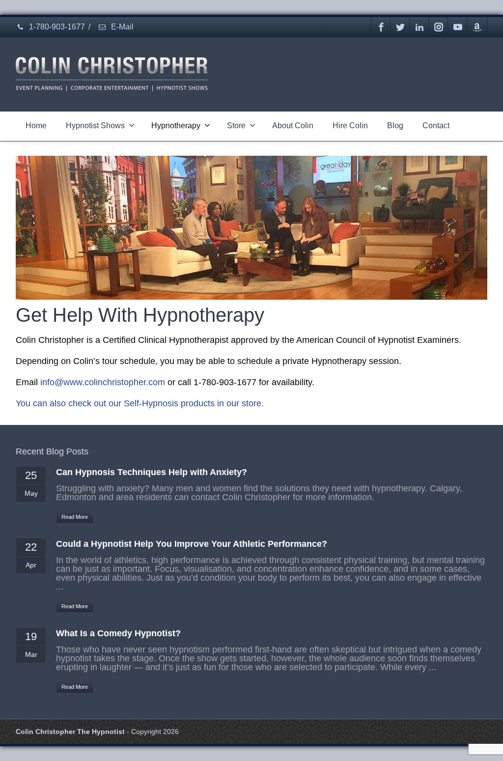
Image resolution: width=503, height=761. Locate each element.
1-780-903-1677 (56, 27)
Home (36, 125)
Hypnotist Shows (95, 125)
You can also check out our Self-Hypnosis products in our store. (140, 403)
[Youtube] (458, 27)
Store (236, 125)
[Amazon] (477, 27)
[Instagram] (438, 27)
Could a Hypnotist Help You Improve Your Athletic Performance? (191, 544)
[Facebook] (381, 27)
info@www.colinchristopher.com (102, 382)
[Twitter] (400, 27)
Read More (74, 517)
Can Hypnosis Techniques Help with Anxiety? (151, 472)
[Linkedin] (419, 27)
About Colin (292, 125)
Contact (435, 125)
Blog (395, 125)
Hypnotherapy (175, 125)
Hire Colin (350, 125)
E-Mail (121, 27)
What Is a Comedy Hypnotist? (118, 633)
